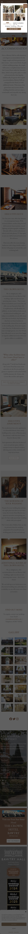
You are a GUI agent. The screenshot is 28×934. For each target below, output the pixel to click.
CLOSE (25, 6)
